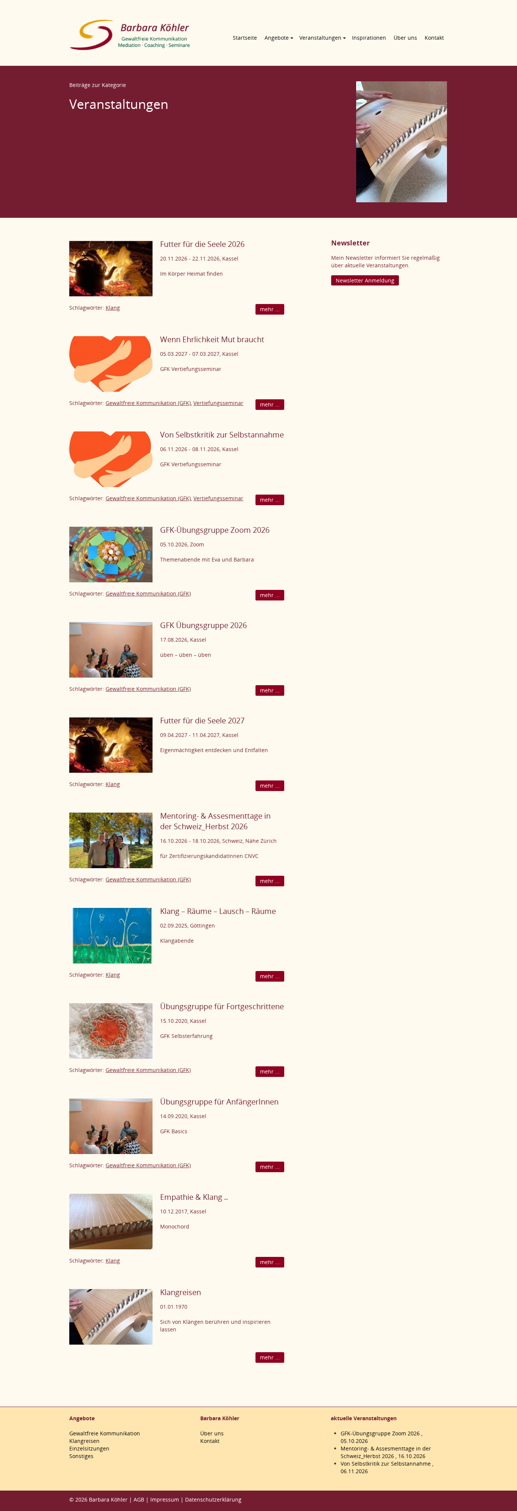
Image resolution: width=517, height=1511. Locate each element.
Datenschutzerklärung (213, 1499)
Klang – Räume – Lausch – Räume (218, 911)
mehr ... (270, 309)
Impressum (164, 1499)
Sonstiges (81, 1456)
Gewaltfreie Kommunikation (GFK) (148, 402)
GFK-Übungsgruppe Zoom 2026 (214, 530)
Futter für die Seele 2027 (202, 720)
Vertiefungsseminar (218, 402)
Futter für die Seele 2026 (202, 244)
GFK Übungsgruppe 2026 (203, 625)
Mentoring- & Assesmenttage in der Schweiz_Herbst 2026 (215, 821)
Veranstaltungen (320, 37)
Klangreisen (180, 1292)
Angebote (277, 37)
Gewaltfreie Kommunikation (104, 1433)
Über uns (405, 37)
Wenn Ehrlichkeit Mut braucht (212, 339)
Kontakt (434, 37)
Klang (113, 307)
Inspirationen (369, 37)
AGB (139, 1499)
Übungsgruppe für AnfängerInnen (219, 1102)
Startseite (245, 37)
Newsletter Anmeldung (365, 280)
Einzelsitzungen (89, 1448)
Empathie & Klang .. (194, 1197)
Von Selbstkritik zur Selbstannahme (222, 435)
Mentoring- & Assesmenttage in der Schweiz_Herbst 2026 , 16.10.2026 (386, 1452)
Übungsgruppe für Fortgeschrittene (222, 1006)
